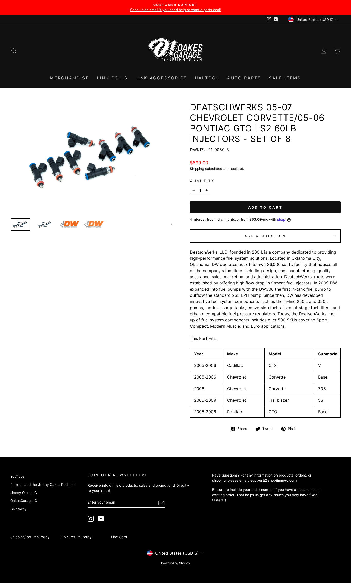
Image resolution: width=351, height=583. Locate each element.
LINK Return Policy (76, 537)
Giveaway (18, 509)
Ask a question (265, 236)
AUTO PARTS (244, 77)
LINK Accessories (161, 77)
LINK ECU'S (112, 77)
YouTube (17, 476)
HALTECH (207, 77)
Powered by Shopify (175, 563)
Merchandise (69, 77)
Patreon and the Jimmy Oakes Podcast (42, 484)
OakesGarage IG (23, 501)
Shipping (197, 169)
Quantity (202, 181)
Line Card (119, 537)
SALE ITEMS (285, 77)
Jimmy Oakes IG (23, 493)
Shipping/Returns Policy (30, 537)
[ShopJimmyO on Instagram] (91, 519)
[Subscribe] (161, 502)
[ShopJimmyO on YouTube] (101, 519)
